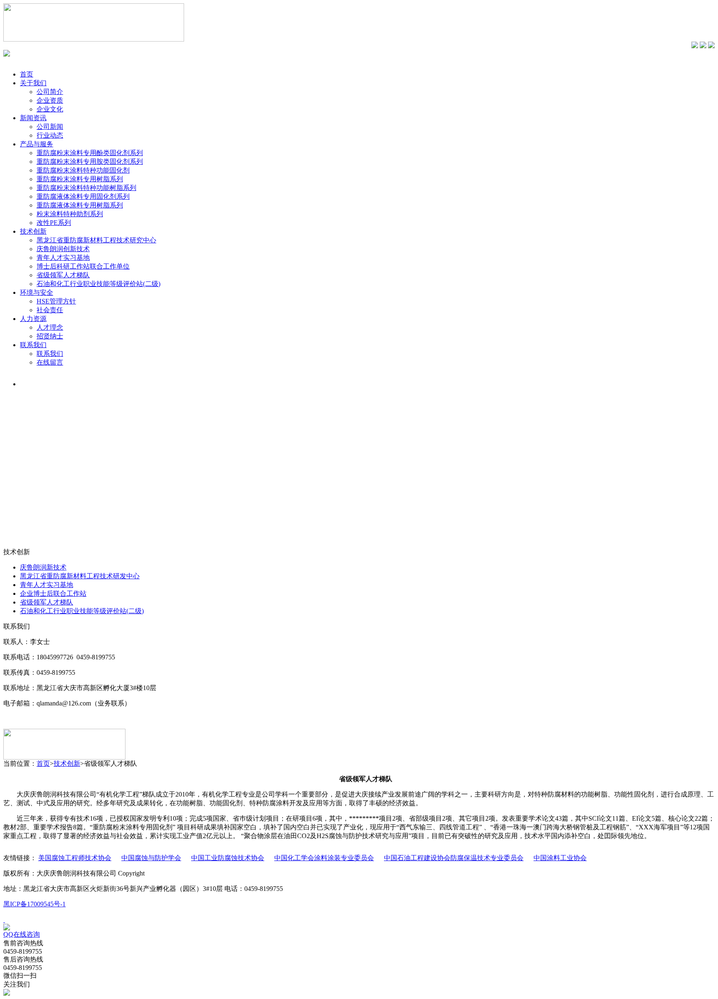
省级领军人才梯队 (63, 275)
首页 (26, 74)
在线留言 (50, 362)
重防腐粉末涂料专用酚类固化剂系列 (90, 152)
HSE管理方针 (56, 301)
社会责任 (50, 309)
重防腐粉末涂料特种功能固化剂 (83, 170)
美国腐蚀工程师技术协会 (74, 857)
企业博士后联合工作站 (53, 593)
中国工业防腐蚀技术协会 (227, 857)
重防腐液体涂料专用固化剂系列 (83, 196)
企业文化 (50, 109)
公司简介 (50, 91)
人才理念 (50, 327)
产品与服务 (36, 144)
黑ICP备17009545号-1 (34, 904)
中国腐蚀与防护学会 (151, 857)
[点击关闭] (4, 919)
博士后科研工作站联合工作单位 (83, 266)
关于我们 (33, 82)
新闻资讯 (33, 117)
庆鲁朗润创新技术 (63, 248)
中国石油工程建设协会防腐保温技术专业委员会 (454, 857)
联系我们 (33, 344)
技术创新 (33, 231)
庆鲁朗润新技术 (43, 567)
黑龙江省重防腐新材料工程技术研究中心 (96, 240)
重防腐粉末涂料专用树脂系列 (80, 179)
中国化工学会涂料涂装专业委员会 (324, 857)
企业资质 (50, 100)
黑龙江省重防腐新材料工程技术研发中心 (80, 576)
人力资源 (33, 318)
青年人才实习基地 (63, 257)
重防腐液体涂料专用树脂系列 (80, 205)
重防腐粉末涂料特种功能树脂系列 (86, 187)
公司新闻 (50, 126)
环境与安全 (36, 292)
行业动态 (50, 135)
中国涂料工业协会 (560, 857)
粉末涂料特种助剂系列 (70, 213)
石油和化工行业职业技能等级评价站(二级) (98, 283)
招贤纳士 (50, 336)
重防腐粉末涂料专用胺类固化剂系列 (90, 161)
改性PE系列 (54, 222)
